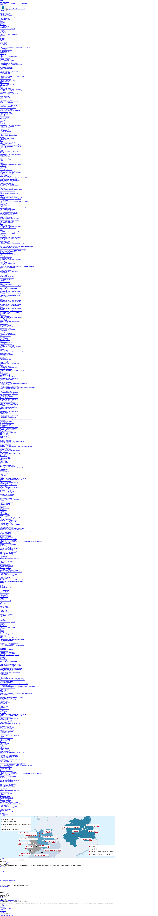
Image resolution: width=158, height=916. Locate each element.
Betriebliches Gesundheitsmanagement (10, 550)
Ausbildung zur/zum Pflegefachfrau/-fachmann (12, 518)
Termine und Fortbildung (6, 566)
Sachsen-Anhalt (4, 606)
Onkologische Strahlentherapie (8, 334)
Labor (1, 160)
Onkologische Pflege (5, 458)
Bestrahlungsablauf (5, 340)
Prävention (3, 27)
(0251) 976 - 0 (3, 899)
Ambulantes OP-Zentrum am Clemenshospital (12, 579)
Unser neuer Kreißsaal (6, 106)
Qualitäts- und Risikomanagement (9, 17)
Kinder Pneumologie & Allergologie (9, 180)
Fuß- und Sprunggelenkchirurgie (8, 288)
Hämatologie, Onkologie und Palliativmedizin (12, 146)
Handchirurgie (3, 292)
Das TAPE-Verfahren (5, 264)
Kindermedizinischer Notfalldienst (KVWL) (11, 197)
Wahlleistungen (4, 483)
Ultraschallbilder (4, 324)
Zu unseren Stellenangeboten (7, 880)
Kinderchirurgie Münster (6, 183)
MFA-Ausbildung (4, 514)
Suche (1, 585)
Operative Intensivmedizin (7, 84)
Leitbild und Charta (5, 19)
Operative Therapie (5, 357)
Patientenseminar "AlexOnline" (8, 377)
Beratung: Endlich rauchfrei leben (9, 398)
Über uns (2, 280)
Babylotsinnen (3, 44)
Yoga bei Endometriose (6, 50)
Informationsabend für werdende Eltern (10, 110)
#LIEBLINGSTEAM (5, 535)
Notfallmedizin (4, 85)
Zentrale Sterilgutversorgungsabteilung (10, 558)
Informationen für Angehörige (8, 251)
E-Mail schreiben (4, 886)
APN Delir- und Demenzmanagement (10, 453)
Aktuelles (2, 31)
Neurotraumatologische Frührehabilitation (11, 311)
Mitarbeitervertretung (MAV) (7, 29)
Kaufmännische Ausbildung (7, 519)
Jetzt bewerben (4, 583)
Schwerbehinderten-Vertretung (8, 552)
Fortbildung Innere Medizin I (7, 576)
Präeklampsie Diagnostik (6, 326)
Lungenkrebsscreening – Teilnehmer (9, 392)
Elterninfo (2, 187)
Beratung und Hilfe (5, 496)
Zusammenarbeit (4, 560)
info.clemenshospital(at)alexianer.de (9, 900)
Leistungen (3, 54)
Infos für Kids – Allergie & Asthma (9, 185)
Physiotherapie (4, 473)
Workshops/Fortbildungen (6, 222)
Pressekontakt (3, 33)
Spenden (2, 38)
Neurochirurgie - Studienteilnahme (9, 570)
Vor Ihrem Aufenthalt (5, 490)
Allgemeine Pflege (5, 435)
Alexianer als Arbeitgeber (6, 553)
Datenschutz (3, 912)
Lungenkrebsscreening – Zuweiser (9, 394)
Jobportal (2, 891)
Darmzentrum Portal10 (6, 73)
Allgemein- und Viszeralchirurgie (8, 56)
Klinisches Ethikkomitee (6, 502)
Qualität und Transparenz (6, 15)
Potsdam (2, 602)
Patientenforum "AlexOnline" (7, 267)
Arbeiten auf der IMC (5, 543)
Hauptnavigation (4, 2)
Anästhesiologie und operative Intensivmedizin (12, 76)
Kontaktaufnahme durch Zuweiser (9, 404)
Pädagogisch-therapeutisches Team (9, 193)
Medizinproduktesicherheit (7, 565)
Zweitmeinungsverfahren (6, 495)
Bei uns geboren (4, 120)
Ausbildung (3, 512)
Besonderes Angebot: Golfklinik (8, 238)
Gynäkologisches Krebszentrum (8, 135)
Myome (2, 137)
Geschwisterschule (5, 116)
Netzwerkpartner (4, 390)
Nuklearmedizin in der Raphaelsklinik (10, 321)
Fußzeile (2, 4)
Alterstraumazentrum (5, 350)
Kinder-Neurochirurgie (6, 217)
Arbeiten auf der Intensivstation (8, 540)
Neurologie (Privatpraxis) (6, 319)
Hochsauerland (4, 595)
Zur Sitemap (3, 876)
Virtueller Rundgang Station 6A (8, 485)
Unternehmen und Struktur (7, 14)
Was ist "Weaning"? (5, 245)
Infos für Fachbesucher (6, 440)
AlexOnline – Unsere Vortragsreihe (9, 34)
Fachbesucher (3, 556)
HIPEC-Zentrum (4, 65)
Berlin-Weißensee (4, 593)
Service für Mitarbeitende (6, 549)
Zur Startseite (3, 866)
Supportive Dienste (5, 375)
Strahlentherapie (4, 272)
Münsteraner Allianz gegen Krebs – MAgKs (11, 428)
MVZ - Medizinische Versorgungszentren (11, 317)
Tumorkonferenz (4, 362)
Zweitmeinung (4, 361)
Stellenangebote (4, 525)
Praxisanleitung (4, 462)
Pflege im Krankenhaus (6, 431)
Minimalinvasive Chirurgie (7, 60)
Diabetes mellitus (4, 158)
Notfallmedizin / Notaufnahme (8, 228)
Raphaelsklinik (82, 903)
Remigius (2, 603)
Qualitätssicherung (5, 18)
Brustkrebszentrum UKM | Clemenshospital (11, 351)
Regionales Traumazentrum (7, 423)
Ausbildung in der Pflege (6, 537)
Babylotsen (3, 122)
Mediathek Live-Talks (5, 536)
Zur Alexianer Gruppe (6, 908)
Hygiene (2, 562)
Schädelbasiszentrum (5, 412)
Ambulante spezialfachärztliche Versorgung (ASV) (13, 478)
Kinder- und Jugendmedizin (7, 174)
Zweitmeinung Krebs (5, 366)
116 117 (2, 904)
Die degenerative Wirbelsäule (7, 209)
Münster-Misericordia (5, 601)
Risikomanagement (5, 564)
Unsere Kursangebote (5, 112)
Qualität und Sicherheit (6, 561)
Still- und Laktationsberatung (7, 466)
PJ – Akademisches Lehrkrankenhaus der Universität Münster (16, 531)
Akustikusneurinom (5, 205)
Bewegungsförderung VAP (7, 465)
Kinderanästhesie (4, 81)
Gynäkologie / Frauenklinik (7, 126)
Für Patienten (3, 486)
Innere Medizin (4, 155)
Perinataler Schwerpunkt (6, 181)
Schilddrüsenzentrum (5, 413)
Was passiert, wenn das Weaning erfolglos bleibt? (13, 250)
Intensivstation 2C (4, 437)
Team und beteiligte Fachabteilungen (9, 388)
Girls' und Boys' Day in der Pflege (9, 521)
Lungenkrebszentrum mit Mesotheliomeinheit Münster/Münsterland (17, 387)
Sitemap (2, 909)
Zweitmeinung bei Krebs (6, 416)
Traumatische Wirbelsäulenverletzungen (10, 210)
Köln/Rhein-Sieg (4, 597)
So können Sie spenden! (6, 51)
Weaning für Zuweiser (6, 258)
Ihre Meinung (3, 510)
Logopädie (3, 475)
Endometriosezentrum (5, 133)
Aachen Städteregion (5, 587)
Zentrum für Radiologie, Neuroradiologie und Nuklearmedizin (16, 419)
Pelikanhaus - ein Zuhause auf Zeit (9, 482)
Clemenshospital (4, 607)
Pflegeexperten (4, 452)
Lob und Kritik (4, 905)
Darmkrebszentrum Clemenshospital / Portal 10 (12, 370)
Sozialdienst (3, 315)
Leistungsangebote (5, 58)
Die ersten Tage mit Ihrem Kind (8, 114)
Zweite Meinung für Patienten (8, 403)
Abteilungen (3, 55)
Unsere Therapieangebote (6, 188)
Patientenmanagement (5, 391)
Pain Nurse (3, 460)
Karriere (2, 30)
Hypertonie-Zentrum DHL (7, 384)
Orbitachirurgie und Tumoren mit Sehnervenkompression (15, 207)
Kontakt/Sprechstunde (6, 284)
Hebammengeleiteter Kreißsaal (8, 108)
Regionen (2, 586)
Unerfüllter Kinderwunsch (7, 138)
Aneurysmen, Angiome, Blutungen (9, 213)
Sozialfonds (3, 43)
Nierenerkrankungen (5, 159)
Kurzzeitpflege (4, 433)
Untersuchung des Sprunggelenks (8, 574)
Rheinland (2, 605)
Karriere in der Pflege (5, 533)
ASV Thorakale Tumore (6, 396)
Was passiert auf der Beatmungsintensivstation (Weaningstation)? (17, 246)
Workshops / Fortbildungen (7, 92)
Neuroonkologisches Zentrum (7, 402)
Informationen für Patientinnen (8, 329)
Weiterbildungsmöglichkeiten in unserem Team (12, 91)
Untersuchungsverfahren (6, 242)
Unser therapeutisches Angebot (8, 297)
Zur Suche (2, 871)
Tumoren (2, 204)
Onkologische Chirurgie (6, 62)
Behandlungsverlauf (5, 374)
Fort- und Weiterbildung (6, 527)
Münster (2, 599)
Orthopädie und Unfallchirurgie (8, 233)
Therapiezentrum (4, 471)
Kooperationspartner (5, 577)
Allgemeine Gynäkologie (6, 129)
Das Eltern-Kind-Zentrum (6, 109)
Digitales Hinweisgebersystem (8, 915)
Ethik (1, 21)
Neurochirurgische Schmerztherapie (9, 218)
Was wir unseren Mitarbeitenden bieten (10, 450)
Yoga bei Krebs (4, 48)
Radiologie (3, 261)
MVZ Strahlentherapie (6, 342)
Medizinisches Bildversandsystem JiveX (10, 75)
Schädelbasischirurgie (5, 208)
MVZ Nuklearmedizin (6, 421)
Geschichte (3, 25)
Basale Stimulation (5, 457)
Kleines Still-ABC (5, 118)
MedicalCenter (4, 578)
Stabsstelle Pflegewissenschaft (8, 432)
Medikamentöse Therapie (6, 354)
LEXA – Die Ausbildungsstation (8, 539)
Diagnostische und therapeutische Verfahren (11, 263)
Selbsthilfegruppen (5, 504)
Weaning (2, 470)
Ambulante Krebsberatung (7, 152)
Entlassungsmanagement (6, 67)
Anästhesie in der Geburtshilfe (8, 80)
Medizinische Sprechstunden (7, 191)
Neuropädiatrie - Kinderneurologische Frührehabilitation (14, 178)
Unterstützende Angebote (6, 68)
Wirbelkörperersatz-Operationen (8, 212)
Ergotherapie (3, 474)
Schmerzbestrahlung (5, 336)
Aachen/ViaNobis (4, 589)
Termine (2, 36)
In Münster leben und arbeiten (8, 554)
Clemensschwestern (5, 26)
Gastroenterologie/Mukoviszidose (8, 179)
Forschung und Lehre (5, 568)
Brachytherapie (4, 338)
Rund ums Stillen (4, 117)
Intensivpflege (3, 436)
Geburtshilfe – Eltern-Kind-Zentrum (9, 105)
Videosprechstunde (5, 282)
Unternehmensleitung (5, 13)
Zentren (2, 309)
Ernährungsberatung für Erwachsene (9, 499)
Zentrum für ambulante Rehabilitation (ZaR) (11, 479)
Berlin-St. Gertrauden (5, 590)
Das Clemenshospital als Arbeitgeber (9, 548)
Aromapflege (3, 456)
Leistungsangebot (4, 167)
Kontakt (2, 150)
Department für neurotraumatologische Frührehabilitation (15, 201)
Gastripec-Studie (4, 573)
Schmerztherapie (4, 83)
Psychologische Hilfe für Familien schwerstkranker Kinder (15, 47)
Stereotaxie (3, 337)
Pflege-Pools (3, 545)
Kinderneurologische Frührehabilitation (10, 295)
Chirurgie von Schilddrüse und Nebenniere (11, 64)
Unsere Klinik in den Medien (7, 221)
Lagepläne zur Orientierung (7, 494)
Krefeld (2, 598)
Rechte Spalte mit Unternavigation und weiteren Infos (14, 3)
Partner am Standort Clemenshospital (9, 363)
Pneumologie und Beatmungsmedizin (9, 239)
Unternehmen (3, 10)
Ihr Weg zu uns (4, 373)
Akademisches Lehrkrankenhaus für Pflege (11, 529)
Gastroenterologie (4, 96)
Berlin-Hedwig (4, 591)
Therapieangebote (4, 313)
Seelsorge (2, 22)
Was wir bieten (4, 296)
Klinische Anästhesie (5, 79)
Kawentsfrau (3, 42)
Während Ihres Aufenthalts (7, 491)
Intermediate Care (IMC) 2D (7, 442)
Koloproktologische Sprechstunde (9, 63)
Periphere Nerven (4, 216)
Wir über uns (3, 11)
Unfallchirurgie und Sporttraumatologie (10, 305)
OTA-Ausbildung (4, 516)
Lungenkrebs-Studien (5, 569)
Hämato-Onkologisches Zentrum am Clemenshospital (14, 383)
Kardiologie (3, 166)
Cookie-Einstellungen (6, 913)
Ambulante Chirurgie (5, 59)
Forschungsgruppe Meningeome (8, 407)
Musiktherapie (3, 46)
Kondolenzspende (4, 52)
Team (1, 23)
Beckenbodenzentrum (5, 131)
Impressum (3, 911)
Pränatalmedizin (4, 322)
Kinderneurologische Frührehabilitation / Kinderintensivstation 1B (17, 446)
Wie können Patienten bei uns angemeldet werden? (13, 249)
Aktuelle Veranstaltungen (6, 400)
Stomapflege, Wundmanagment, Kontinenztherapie (13, 467)
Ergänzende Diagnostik (6, 325)
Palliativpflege (3, 461)
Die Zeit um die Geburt (6, 113)
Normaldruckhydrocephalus (7, 214)
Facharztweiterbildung (6, 532)
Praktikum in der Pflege (6, 523)
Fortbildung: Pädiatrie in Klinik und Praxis (11, 572)
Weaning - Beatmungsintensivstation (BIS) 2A (12, 243)
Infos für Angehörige (5, 438)
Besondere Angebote (5, 481)
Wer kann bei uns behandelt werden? (9, 312)
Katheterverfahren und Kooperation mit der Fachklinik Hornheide (17, 266)
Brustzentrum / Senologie (6, 94)
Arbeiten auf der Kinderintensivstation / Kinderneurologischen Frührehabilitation (21, 541)
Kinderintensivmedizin (6, 176)
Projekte (2, 39)
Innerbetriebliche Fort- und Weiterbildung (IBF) (12, 528)
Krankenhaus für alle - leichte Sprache (10, 487)
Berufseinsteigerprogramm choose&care (10, 547)
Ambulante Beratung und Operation (9, 220)
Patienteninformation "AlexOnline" (9, 71)
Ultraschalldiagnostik (5, 328)
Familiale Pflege (4, 469)
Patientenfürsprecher (5, 503)
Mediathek (3, 35)
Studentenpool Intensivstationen (8, 544)
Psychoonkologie (4, 508)
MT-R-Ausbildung (5, 515)
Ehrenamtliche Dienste (6, 498)
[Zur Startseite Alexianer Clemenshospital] (15, 9)
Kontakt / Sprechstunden (6, 102)
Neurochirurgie (4, 200)
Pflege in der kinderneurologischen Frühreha (11, 189)
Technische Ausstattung (6, 333)
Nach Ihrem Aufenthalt (6, 493)
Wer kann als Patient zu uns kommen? (10, 247)
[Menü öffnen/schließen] (3, 7)
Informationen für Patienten (7, 276)
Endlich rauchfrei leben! (6, 253)
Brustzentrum (3, 130)
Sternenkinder (3, 139)
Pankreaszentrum (4, 409)
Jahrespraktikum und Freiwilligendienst (10, 524)
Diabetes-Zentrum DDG (6, 379)
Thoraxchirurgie (4, 274)
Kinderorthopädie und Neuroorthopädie (10, 301)
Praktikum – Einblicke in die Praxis (9, 520)
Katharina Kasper (4, 594)
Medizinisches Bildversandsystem (9, 271)
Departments (3, 287)
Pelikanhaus (3, 40)
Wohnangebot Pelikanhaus (7, 184)
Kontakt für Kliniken (5, 316)
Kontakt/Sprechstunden (6, 72)
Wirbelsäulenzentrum (5, 424)
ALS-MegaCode (4, 454)
